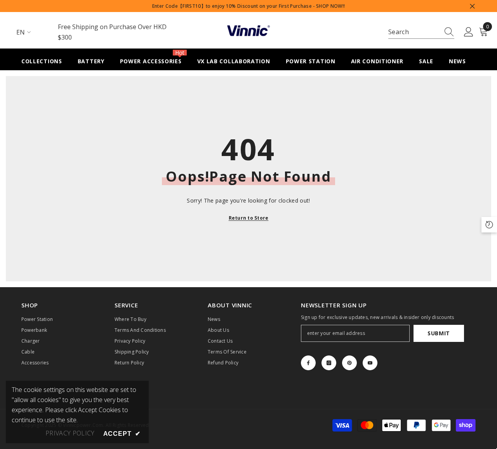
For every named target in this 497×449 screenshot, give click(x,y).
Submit (438, 333)
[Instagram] (328, 362)
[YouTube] (370, 362)
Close (472, 6)
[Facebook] (308, 362)
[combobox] (414, 32)
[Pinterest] (349, 362)
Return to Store (249, 218)
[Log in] (468, 32)
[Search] (421, 32)
